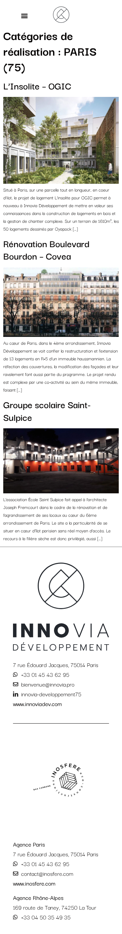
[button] (24, 15)
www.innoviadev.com (37, 703)
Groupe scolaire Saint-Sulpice (47, 410)
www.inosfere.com (34, 883)
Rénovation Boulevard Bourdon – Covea (46, 249)
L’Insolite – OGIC (37, 85)
